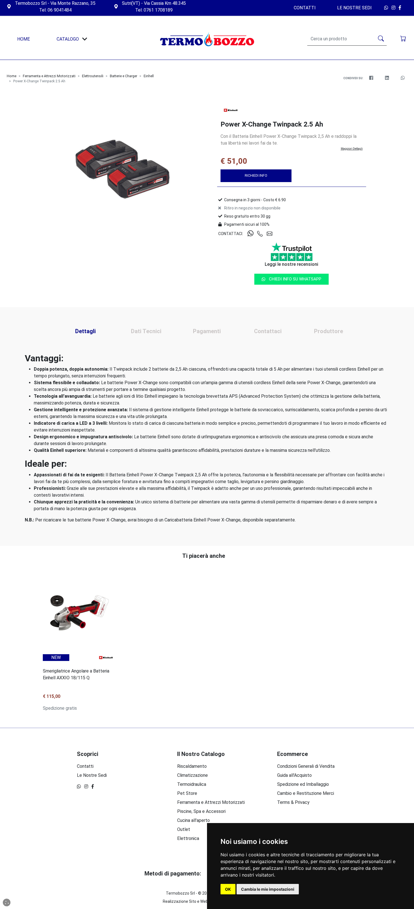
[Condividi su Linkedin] (387, 78)
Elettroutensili (92, 76)
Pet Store (187, 793)
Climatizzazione (192, 775)
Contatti (305, 7)
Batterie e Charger (123, 76)
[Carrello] (403, 39)
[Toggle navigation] (85, 39)
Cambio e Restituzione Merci (305, 793)
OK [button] (228, 889)
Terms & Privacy (293, 802)
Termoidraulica (191, 784)
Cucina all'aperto (193, 820)
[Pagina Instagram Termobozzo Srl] (394, 7)
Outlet (183, 829)
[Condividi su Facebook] (371, 78)
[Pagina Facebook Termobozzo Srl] (401, 7)
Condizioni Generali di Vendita (306, 766)
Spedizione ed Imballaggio (303, 784)
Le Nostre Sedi (354, 7)
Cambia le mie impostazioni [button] (267, 889)
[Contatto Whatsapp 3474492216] (386, 7)
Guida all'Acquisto (294, 775)
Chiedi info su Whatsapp (295, 279)
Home (11, 76)
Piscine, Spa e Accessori (201, 811)
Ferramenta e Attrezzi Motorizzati (49, 76)
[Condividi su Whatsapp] (402, 78)
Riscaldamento (192, 766)
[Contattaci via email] (271, 234)
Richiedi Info (256, 175)
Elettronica (188, 838)
